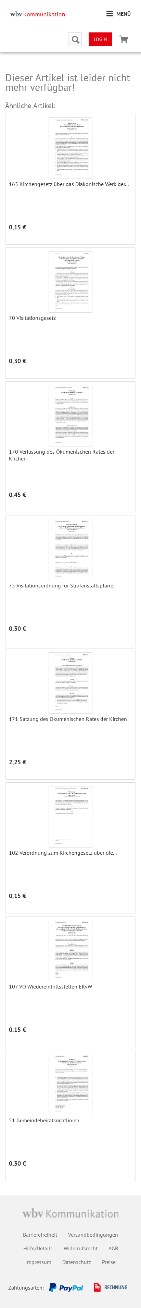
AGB (113, 1248)
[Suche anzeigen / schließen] (75, 39)
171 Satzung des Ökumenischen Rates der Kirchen (68, 718)
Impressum (38, 1262)
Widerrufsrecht (81, 1248)
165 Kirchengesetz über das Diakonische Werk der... (69, 184)
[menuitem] (118, 13)
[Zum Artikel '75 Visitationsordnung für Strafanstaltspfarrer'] (70, 549)
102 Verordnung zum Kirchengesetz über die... (63, 852)
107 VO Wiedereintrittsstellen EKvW (50, 986)
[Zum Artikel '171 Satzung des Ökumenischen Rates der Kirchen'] (70, 683)
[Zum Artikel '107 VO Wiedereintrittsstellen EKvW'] (70, 950)
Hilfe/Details (38, 1248)
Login (100, 39)
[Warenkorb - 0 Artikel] (124, 39)
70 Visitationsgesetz (32, 317)
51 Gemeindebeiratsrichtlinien (44, 1120)
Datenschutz (76, 1262)
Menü (123, 13)
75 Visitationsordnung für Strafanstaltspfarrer (62, 585)
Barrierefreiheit (40, 1234)
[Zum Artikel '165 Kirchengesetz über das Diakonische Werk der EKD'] (70, 148)
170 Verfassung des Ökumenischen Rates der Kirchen (61, 455)
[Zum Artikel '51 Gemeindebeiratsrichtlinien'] (70, 1084)
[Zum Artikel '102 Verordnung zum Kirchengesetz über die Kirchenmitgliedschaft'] (70, 817)
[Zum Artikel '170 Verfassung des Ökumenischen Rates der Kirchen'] (70, 415)
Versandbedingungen (93, 1234)
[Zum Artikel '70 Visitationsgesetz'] (70, 282)
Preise (109, 1262)
